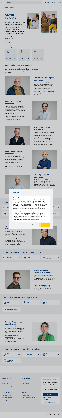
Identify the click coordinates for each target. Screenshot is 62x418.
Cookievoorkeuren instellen (29, 225)
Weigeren (15, 225)
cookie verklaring (35, 219)
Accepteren (44, 225)
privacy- (27, 219)
